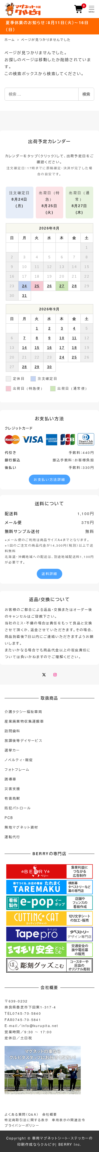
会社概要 (49, 1114)
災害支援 (12, 788)
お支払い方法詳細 (49, 479)
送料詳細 (49, 573)
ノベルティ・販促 (19, 759)
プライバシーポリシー (22, 1125)
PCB (9, 817)
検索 (86, 94)
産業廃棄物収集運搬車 (24, 721)
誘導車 (10, 779)
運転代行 (12, 836)
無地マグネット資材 (21, 827)
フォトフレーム (17, 769)
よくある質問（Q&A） (22, 1114)
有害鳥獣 (12, 798)
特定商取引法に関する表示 (27, 1120)
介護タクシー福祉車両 (23, 711)
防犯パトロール (18, 807)
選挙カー (12, 750)
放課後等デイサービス (24, 740)
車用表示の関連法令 (68, 1120)
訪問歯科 (12, 730)
